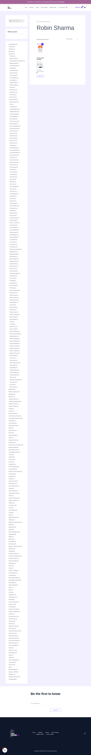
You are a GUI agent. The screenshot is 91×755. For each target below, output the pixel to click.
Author (41, 21)
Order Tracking (44, 7)
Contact (37, 7)
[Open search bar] (66, 7)
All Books (31, 7)
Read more (40, 76)
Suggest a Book (52, 7)
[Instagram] (84, 733)
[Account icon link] (84, 7)
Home (26, 7)
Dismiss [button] (62, 1)
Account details (61, 7)
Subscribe (55, 710)
